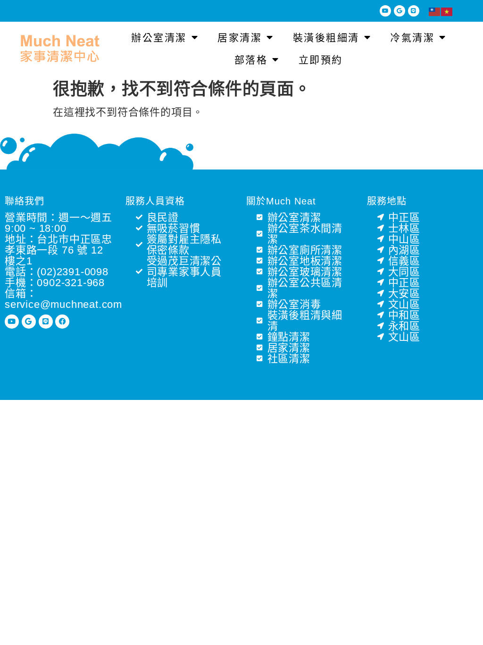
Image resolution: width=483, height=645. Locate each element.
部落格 (251, 59)
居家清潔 (239, 37)
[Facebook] (62, 321)
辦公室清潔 (159, 37)
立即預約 (321, 59)
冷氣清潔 (412, 37)
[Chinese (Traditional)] (435, 11)
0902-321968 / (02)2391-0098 (105, 11)
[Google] (399, 11)
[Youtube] (385, 11)
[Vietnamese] (447, 11)
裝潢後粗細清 (326, 37)
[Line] (413, 11)
